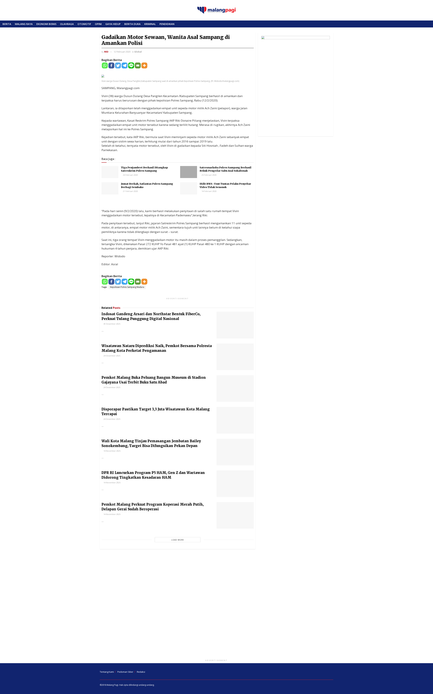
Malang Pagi (112, 684)
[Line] (131, 65)
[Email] (138, 65)
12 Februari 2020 (122, 51)
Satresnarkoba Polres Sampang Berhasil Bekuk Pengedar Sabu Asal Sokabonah (225, 169)
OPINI (98, 24)
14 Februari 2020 (208, 191)
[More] (144, 65)
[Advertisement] (216, 605)
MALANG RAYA (24, 24)
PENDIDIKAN (166, 24)
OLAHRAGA (67, 24)
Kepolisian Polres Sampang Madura (127, 287)
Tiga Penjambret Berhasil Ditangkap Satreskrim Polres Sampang (144, 169)
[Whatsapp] (105, 65)
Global (138, 51)
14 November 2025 (111, 451)
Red (106, 51)
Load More (177, 539)
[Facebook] (111, 65)
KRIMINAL (150, 24)
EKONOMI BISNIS (46, 24)
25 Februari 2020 (208, 175)
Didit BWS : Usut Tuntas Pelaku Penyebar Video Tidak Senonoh (225, 185)
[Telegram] (125, 65)
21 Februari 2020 (130, 191)
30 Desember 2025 (111, 324)
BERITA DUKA (132, 24)
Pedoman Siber (125, 671)
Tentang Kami (107, 671)
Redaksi (141, 671)
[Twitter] (118, 65)
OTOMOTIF (84, 24)
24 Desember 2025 (111, 355)
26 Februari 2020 (130, 175)
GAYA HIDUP (113, 24)
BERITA (7, 24)
